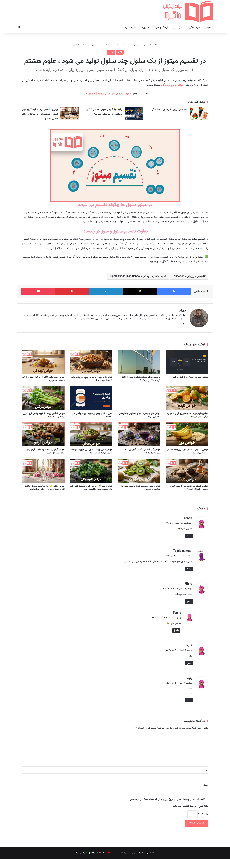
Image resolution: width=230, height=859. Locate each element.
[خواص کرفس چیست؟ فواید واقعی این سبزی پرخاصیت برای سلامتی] (43, 398)
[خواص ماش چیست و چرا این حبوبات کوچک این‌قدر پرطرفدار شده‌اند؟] (91, 434)
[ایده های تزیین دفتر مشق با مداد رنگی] (199, 113)
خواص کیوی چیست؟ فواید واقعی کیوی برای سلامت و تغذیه (140, 487)
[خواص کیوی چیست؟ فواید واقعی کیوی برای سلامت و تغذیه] (139, 471)
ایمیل (205, 785)
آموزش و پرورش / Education (188, 276)
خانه (152, 45)
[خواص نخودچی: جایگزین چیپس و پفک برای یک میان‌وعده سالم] (91, 362)
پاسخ (189, 536)
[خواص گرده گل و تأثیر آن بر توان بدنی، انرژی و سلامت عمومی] (43, 362)
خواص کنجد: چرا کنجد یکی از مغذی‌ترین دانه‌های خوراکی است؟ (189, 487)
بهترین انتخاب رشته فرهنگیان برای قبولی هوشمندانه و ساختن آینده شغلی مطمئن (40, 114)
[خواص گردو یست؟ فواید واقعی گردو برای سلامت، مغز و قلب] (43, 434)
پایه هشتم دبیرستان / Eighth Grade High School (137, 276)
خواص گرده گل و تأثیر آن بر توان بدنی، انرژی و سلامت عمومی (43, 378)
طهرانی (182, 310)
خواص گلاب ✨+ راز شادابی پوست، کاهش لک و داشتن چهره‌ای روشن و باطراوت (44, 487)
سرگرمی (178, 28)
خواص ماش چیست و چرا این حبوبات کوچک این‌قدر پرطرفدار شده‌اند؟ (91, 451)
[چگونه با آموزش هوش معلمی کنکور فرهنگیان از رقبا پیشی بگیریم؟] (134, 113)
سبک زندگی (194, 28)
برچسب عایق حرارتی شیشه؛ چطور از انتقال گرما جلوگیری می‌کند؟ (140, 378)
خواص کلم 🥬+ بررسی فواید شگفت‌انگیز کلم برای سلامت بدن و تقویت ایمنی (91, 487)
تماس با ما (81, 853)
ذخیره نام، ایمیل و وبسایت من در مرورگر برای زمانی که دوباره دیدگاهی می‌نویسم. (167, 799)
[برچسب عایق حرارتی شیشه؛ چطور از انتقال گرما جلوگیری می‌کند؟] (139, 362)
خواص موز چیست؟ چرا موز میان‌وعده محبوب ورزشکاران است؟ (187, 451)
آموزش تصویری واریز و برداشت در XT (190, 377)
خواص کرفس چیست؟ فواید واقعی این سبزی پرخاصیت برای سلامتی (44, 415)
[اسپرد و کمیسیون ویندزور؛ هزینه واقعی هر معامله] (91, 398)
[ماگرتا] (188, 11)
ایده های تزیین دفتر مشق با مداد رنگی (169, 109)
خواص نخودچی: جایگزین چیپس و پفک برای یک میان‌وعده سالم (91, 378)
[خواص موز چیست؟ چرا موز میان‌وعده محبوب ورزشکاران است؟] (187, 434)
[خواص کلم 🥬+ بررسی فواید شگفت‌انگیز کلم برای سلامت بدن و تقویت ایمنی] (91, 471)
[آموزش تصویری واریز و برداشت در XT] (187, 362)
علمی (139, 45)
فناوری (146, 28)
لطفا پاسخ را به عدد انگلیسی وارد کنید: (190, 806)
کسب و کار (131, 28)
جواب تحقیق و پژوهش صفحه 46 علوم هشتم (105, 94)
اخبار (209, 28)
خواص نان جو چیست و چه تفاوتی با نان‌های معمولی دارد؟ (139, 415)
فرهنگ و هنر (162, 28)
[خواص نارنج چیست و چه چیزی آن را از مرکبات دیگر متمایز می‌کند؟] (187, 398)
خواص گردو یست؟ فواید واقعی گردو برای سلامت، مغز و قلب (45, 451)
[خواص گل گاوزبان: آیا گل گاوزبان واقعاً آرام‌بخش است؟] (139, 434)
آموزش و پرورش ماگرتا (172, 85)
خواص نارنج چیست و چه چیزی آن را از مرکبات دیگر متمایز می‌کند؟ (187, 415)
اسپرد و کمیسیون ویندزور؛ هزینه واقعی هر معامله (92, 415)
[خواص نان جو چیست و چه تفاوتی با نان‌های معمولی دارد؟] (139, 398)
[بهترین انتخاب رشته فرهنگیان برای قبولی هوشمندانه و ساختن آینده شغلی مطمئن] (69, 113)
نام (207, 771)
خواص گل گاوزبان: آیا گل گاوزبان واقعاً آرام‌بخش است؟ (142, 451)
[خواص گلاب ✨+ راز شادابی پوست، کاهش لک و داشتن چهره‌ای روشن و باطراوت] (43, 471)
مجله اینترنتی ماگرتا (98, 853)
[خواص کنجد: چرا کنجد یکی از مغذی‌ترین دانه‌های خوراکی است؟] (187, 471)
